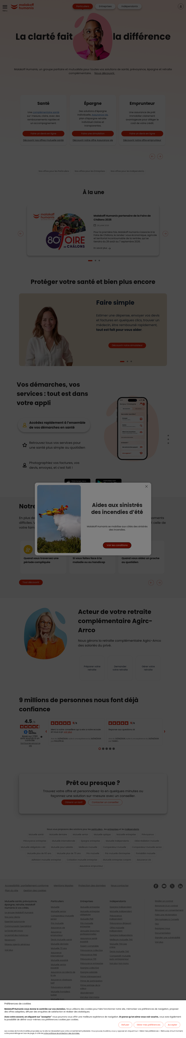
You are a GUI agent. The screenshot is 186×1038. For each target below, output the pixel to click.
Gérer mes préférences (148, 1024)
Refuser (125, 1024)
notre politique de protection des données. (61, 1033)
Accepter (172, 1024)
